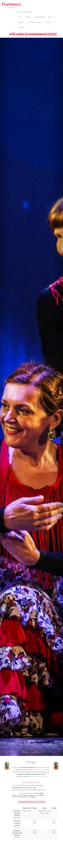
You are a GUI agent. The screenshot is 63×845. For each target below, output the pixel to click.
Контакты (47, 22)
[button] (4, 397)
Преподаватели (39, 17)
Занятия (28, 17)
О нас (20, 17)
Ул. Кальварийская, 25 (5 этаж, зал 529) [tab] (31, 802)
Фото (50, 17)
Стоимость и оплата (34, 22)
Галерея (21, 22)
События (21, 27)
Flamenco (11, 5)
